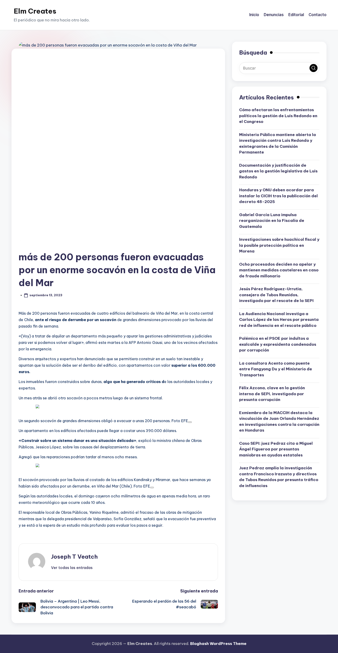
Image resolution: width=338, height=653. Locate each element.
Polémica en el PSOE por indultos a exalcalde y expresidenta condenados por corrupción (277, 344)
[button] (72, 567)
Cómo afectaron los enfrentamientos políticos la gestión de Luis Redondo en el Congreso (278, 115)
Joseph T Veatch (74, 556)
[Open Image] (190, 422)
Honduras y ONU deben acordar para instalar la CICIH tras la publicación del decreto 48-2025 (278, 195)
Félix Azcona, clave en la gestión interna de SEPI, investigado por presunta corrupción (272, 393)
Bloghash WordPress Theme (218, 643)
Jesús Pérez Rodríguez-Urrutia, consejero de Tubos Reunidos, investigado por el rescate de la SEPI (276, 294)
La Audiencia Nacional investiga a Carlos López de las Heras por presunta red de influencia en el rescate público (279, 319)
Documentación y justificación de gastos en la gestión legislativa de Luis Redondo (278, 171)
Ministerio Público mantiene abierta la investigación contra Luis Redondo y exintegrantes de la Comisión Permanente (277, 143)
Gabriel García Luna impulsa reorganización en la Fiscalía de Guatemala (271, 220)
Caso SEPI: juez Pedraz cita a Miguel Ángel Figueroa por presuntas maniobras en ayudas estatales (276, 449)
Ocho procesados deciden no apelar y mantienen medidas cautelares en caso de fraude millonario (278, 269)
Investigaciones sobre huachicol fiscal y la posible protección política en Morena (279, 245)
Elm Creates (35, 11)
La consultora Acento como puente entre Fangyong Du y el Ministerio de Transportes (275, 368)
